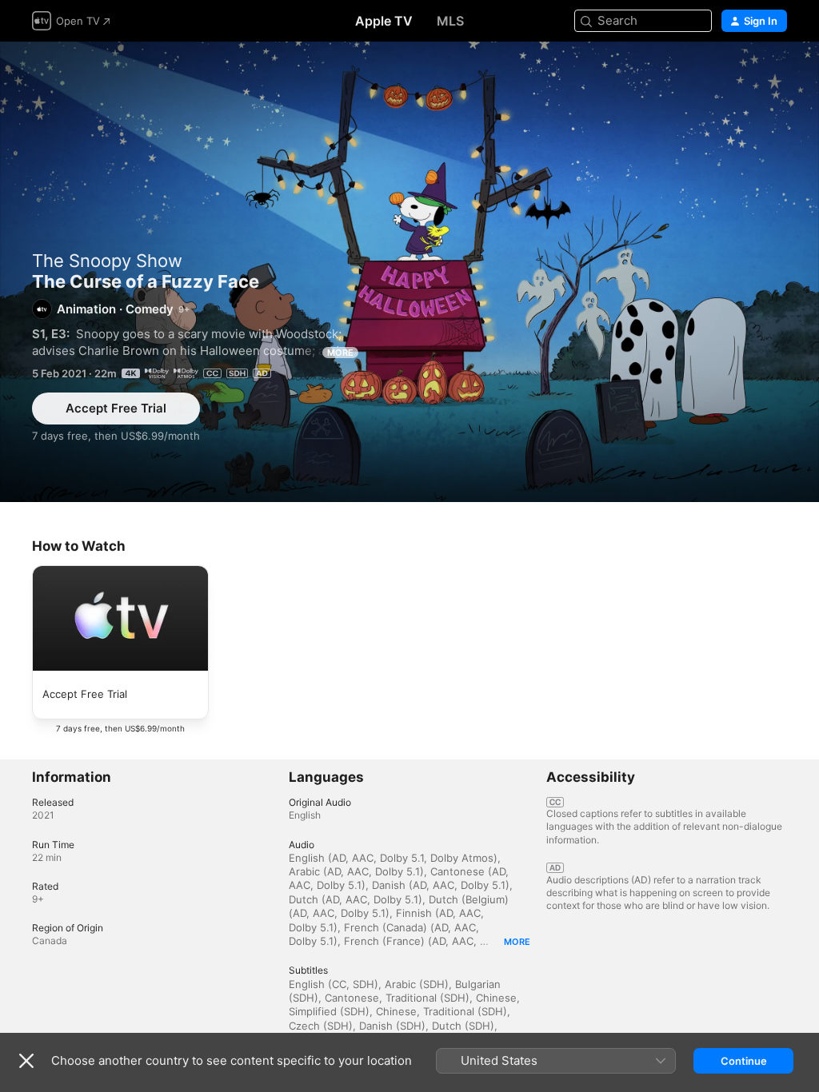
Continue (744, 1060)
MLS (450, 21)
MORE (340, 352)
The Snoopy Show (107, 260)
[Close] (26, 1061)
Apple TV (384, 21)
